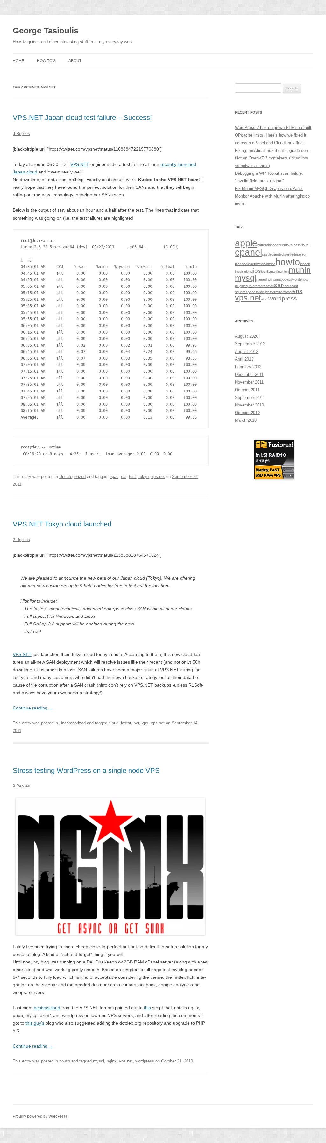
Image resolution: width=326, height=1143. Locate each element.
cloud (113, 723)
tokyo (143, 476)
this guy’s (34, 1023)
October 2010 (247, 412)
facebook (242, 264)
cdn (277, 245)
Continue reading (33, 707)
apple (246, 243)
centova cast (290, 245)
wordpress (144, 1061)
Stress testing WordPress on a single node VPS (86, 770)
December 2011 (249, 374)
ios (257, 270)
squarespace (245, 292)
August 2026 (246, 336)
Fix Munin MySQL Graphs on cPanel (269, 188)
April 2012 (244, 359)
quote (250, 286)
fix (260, 264)
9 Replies (21, 786)
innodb (305, 264)
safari (270, 286)
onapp (280, 279)
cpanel (248, 252)
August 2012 (246, 351)
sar (123, 476)
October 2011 (247, 389)
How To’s (46, 61)
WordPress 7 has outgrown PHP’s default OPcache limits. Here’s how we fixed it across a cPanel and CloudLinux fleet (273, 135)
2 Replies (21, 539)
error (303, 254)
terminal (277, 292)
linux (280, 271)
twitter (288, 292)
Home (18, 61)
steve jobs (263, 292)
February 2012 (248, 366)
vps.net (158, 476)
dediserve (285, 254)
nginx (112, 1061)
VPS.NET (79, 164)
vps (145, 723)
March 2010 (246, 420)
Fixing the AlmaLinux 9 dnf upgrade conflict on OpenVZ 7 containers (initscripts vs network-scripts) (272, 158)
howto (64, 1061)
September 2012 (250, 344)
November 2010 (249, 405)
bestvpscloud (47, 1007)
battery (262, 245)
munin (300, 270)
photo (304, 279)
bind (271, 245)
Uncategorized (72, 476)
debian (273, 254)
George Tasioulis (45, 30)
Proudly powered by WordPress (40, 1116)
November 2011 (249, 382)
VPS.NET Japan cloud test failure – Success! (82, 118)
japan (113, 476)
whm (264, 299)
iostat (126, 723)
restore (260, 286)
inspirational (244, 271)
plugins (240, 286)
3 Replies (21, 133)
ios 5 (264, 271)
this (147, 1007)
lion (286, 271)
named (261, 279)
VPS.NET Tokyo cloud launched (62, 524)
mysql (98, 1061)
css (265, 254)
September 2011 (250, 397)
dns (296, 254)
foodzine (268, 264)
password (292, 279)
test (132, 476)
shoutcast (290, 286)
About (75, 61)
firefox (254, 264)
